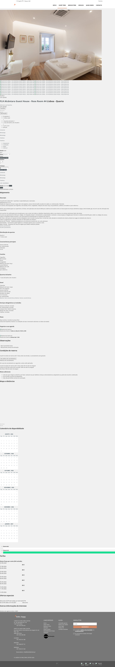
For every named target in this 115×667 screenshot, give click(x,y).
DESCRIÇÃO (4, 113)
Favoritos (100, 1)
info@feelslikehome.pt (29, 652)
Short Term (62, 5)
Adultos (2, 159)
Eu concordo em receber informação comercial (83, 634)
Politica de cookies (63, 624)
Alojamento (6, 143)
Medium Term (72, 5)
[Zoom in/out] (3, 110)
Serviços (81, 5)
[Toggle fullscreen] (2, 110)
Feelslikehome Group (49, 631)
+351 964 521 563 (20, 649)
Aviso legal (61, 626)
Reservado (6, 546)
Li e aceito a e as (84, 630)
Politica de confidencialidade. (63, 628)
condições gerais (79, 631)
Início (54, 5)
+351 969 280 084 (20, 635)
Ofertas (5, 148)
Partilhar (3, 108)
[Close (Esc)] (0, 110)
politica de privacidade (86, 630)
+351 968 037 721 (20, 644)
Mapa (4, 146)
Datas (1, 154)
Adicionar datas (4, 158)
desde (1, 150)
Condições (6, 145)
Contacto (99, 5)
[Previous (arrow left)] (0, 425)
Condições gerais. (63, 623)
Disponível (6, 550)
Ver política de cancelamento (8, 358)
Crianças (2, 166)
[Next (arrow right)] (2, 425)
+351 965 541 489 (20, 639)
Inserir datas (3, 170)
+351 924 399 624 (20, 625)
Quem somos (90, 5)
